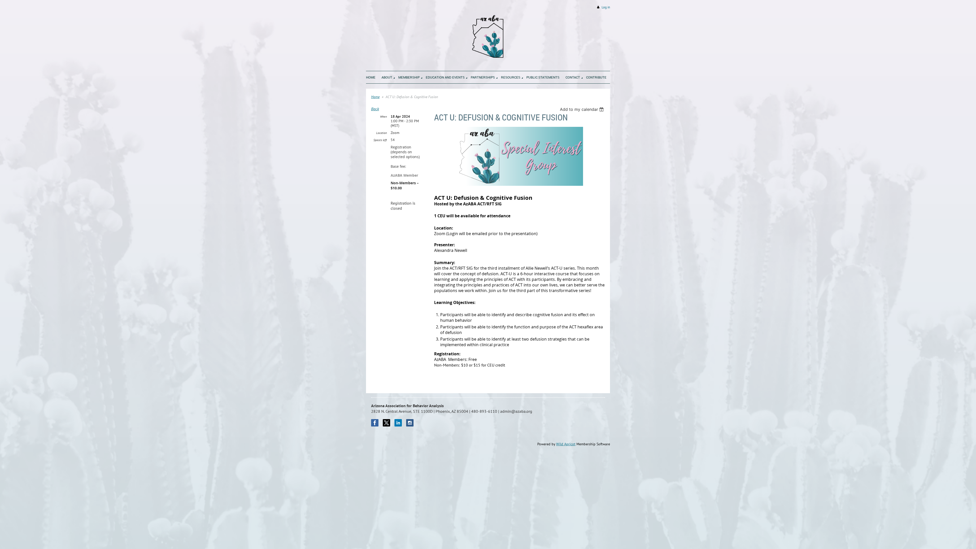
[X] (386, 422)
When (383, 116)
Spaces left (380, 140)
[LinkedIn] (398, 422)
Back (375, 108)
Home (375, 97)
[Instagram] (410, 422)
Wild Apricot (565, 444)
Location (381, 133)
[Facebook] (374, 422)
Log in (606, 7)
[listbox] (582, 109)
